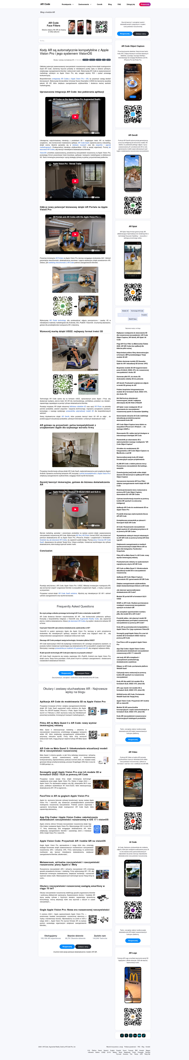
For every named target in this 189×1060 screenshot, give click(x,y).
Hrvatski (141, 1050)
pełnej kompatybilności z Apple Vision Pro (95, 473)
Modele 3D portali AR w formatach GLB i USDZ (131, 597)
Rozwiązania (66, 4)
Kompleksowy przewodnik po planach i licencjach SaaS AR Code (131, 521)
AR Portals (59, 258)
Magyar (148, 1050)
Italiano (97, 1052)
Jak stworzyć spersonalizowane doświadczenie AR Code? (128, 591)
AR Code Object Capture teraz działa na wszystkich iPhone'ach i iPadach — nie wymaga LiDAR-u (131, 426)
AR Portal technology (57, 320)
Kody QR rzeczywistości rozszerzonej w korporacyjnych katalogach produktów (131, 717)
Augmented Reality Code (89, 619)
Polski (134, 1052)
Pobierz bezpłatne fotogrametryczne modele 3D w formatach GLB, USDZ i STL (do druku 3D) (132, 391)
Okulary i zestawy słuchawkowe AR (63, 60)
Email (103, 60)
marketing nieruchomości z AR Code (61, 262)
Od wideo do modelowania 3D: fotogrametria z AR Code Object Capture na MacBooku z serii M (133, 450)
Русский (118, 1054)
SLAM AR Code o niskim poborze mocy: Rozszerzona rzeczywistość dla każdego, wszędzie (132, 465)
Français (130, 1050)
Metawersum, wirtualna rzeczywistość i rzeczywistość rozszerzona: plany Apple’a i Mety (70, 863)
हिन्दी (136, 1050)
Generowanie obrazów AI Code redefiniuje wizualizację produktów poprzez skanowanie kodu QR (132, 418)
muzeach (83, 145)
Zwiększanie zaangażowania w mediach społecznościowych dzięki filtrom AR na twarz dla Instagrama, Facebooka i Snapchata (132, 547)
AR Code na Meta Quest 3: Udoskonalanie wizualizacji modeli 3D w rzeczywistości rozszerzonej (73, 749)
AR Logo (133, 952)
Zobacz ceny (83, 946)
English (112, 1050)
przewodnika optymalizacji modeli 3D (80, 411)
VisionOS (43, 153)
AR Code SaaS (83, 143)
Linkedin (98, 60)
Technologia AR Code (137, 311)
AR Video (133, 751)
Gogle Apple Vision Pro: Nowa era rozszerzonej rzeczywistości (74, 909)
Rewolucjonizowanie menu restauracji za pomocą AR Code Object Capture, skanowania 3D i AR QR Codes (132, 492)
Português (141, 1052)
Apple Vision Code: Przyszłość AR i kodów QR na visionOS (73, 840)
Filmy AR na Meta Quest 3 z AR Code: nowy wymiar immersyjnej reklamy (68, 724)
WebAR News (133, 319)
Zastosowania (83, 4)
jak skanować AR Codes (77, 621)
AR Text (78, 535)
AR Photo (98, 406)
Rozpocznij (145, 4)
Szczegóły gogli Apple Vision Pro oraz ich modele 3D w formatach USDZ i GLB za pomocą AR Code (70, 773)
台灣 (141, 1054)
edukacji (75, 145)
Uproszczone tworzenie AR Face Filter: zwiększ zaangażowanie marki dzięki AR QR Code (133, 483)
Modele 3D (125, 311)
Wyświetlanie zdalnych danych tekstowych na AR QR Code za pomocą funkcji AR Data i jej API (133, 537)
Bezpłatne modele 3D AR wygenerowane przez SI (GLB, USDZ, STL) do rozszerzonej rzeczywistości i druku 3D (133, 370)
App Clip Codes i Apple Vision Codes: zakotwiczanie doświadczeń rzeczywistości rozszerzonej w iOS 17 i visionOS (74, 818)
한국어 (109, 1052)
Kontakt (148, 1047)
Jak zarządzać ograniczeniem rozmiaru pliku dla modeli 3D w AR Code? (131, 613)
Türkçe (136, 1054)
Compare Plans (83, 673)
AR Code (45, 4)
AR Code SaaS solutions (67, 593)
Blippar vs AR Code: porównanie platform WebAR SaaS (132, 667)
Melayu (115, 1052)
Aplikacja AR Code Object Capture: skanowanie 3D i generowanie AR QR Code (133, 578)
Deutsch (106, 1050)
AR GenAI (65, 416)
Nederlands (127, 1052)
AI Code (133, 842)
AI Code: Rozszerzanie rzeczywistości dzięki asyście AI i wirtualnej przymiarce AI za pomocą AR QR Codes (132, 529)
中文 (89, 1050)
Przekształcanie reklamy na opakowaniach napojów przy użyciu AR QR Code (133, 563)
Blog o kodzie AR (47, 12)
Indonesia (91, 1052)
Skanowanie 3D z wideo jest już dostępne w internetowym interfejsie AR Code (133, 434)
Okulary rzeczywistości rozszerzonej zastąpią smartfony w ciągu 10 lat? (72, 887)
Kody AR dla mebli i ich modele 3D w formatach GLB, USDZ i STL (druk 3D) (131, 682)
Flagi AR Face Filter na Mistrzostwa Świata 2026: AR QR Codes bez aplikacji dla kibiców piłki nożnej (132, 346)
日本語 (103, 1052)
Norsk (120, 1052)
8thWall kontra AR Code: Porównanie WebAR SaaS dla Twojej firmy (130, 695)
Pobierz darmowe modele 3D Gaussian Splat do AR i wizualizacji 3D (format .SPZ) (132, 362)
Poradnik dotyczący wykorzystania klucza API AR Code (132, 515)
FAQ (119, 4)
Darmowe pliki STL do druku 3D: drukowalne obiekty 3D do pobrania (130, 377)
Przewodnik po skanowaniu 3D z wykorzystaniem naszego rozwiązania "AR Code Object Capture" (132, 441)
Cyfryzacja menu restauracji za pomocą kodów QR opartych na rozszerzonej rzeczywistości (131, 674)
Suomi (124, 1050)
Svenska (125, 1054)
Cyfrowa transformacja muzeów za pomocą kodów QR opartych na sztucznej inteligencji (133, 500)
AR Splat (133, 226)
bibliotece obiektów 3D (78, 406)
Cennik (99, 4)
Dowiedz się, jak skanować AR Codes (53, 540)
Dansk (100, 1050)
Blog (110, 4)
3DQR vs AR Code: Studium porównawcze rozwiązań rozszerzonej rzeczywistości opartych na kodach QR (132, 605)
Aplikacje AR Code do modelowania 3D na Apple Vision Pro (73, 701)
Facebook (92, 60)
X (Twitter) (85, 60)
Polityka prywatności (130, 1047)
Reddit (108, 60)
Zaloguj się (131, 4)
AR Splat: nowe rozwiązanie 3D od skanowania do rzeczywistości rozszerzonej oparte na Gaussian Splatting (132, 409)
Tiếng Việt (147, 1054)
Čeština (94, 1050)
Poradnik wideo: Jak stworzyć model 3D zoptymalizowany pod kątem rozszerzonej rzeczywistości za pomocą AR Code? (132, 620)
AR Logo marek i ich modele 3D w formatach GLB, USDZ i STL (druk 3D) (131, 689)
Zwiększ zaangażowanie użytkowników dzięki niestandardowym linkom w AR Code (133, 584)
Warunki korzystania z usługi (114, 1047)
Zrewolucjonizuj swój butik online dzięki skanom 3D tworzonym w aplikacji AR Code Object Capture (133, 474)
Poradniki (144, 315)
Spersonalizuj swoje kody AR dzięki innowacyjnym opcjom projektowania (130, 458)
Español (118, 1050)
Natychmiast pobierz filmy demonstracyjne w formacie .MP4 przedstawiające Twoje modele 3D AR (133, 354)
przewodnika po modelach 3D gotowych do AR (71, 648)
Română (147, 1052)
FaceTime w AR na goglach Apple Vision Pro (64, 795)
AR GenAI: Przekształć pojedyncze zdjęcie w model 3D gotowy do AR (132, 384)
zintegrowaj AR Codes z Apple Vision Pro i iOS (70, 79)
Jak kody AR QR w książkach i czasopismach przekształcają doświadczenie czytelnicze (128, 659)
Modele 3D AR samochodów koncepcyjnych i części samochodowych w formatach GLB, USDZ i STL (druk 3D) (133, 709)
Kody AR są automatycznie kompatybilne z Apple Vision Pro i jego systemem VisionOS (74, 51)
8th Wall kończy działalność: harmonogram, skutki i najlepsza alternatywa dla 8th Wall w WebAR (129, 400)
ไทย (131, 1054)
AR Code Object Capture (132, 46)
